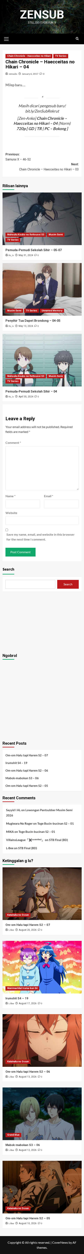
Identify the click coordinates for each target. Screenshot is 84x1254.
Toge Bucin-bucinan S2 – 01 (55, 823)
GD (31, 128)
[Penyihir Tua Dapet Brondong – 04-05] (42, 289)
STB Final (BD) (58, 840)
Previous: (18, 156)
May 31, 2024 (26, 255)
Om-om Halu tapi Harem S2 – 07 (26, 755)
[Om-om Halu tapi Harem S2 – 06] (42, 1040)
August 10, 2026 (28, 1223)
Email (48, 496)
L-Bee (9, 848)
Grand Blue (13, 1134)
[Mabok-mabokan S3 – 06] (42, 1113)
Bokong (59, 128)
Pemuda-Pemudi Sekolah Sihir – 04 (31, 391)
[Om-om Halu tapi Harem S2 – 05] (42, 1187)
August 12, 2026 (28, 1150)
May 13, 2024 (26, 326)
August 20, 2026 (28, 930)
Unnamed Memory (52, 310)
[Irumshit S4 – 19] (42, 967)
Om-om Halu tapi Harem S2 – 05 (26, 785)
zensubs (13, 73)
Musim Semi (56, 234)
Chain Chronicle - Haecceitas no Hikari (29, 56)
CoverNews (60, 1242)
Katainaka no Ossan (18, 915)
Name (10, 496)
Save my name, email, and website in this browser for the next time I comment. (40, 537)
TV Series (60, 56)
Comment (13, 442)
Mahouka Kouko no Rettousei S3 (25, 234)
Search (8, 569)
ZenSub (42, 14)
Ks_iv (11, 255)
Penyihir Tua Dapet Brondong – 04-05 (32, 321)
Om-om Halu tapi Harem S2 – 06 (26, 770)
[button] (6, 38)
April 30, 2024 (26, 396)
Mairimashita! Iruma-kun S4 (22, 988)
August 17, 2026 (28, 1003)
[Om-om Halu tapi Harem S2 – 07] (42, 893)
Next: (49, 166)
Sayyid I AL (13, 810)
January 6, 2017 (30, 73)
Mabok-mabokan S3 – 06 (22, 778)
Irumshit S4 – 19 (16, 763)
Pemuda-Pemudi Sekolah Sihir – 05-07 (33, 250)
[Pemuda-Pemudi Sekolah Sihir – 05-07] (42, 218)
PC (46, 128)
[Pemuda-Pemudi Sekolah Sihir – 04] (42, 360)
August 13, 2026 (28, 1076)
